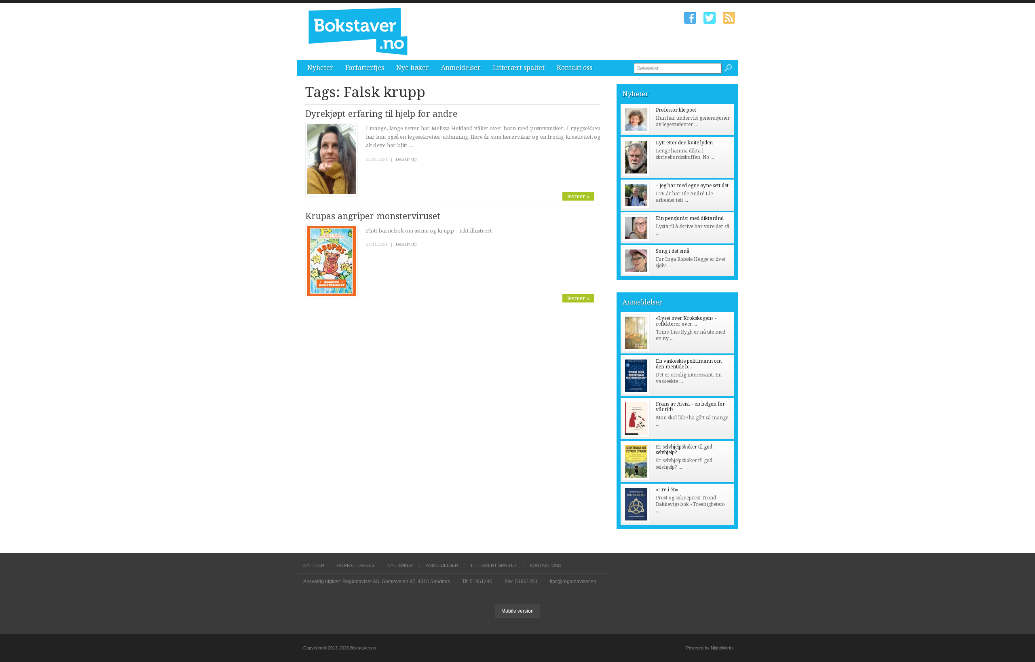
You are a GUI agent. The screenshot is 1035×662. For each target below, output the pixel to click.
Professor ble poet (676, 110)
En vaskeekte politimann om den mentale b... (689, 364)
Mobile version (517, 611)
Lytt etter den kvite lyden (684, 143)
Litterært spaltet (519, 68)
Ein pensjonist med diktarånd (690, 218)
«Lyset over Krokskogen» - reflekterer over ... (686, 321)
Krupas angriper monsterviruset (372, 216)
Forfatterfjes (364, 68)
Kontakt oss (574, 68)
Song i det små (672, 251)
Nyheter (320, 68)
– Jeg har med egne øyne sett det (692, 185)
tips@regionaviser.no (573, 581)
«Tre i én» (667, 490)
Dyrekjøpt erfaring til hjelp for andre (381, 114)
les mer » (578, 196)
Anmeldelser (461, 68)
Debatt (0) (406, 159)
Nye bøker (412, 68)
